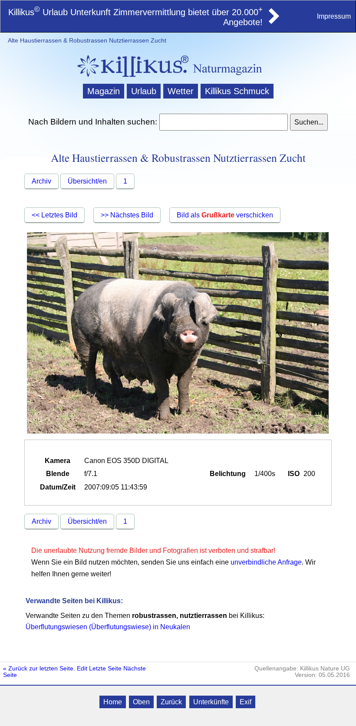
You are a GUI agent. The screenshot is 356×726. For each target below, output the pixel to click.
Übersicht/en (87, 181)
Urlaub (143, 91)
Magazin (103, 91)
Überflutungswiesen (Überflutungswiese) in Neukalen (108, 627)
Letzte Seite (105, 668)
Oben (141, 702)
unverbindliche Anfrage (266, 562)
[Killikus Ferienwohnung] (273, 21)
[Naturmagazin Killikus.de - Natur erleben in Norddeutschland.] (130, 78)
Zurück (171, 702)
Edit (82, 668)
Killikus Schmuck (237, 91)
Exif (245, 702)
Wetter (181, 91)
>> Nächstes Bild (127, 215)
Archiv (41, 181)
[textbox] (223, 122)
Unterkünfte (211, 702)
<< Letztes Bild (54, 215)
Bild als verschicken (225, 215)
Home (112, 702)
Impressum (334, 16)
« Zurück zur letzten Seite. (39, 668)
